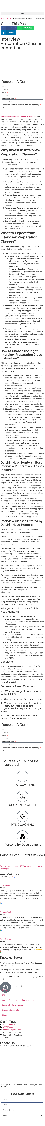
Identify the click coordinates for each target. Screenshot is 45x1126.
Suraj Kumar (5, 885)
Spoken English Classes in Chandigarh (18, 1000)
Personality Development (12, 1005)
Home (3, 19)
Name (4, 86)
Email (4, 92)
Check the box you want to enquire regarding (21, 105)
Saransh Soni (5, 912)
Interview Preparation (11, 1010)
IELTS (9, 19)
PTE (3, 995)
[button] (22, 13)
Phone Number (8, 98)
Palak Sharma (5, 939)
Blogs (4, 1015)
